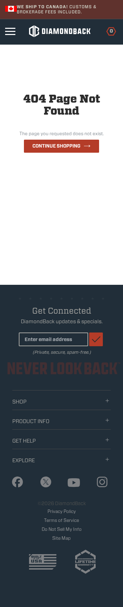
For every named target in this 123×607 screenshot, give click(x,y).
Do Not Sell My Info (62, 529)
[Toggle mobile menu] (10, 31)
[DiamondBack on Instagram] (100, 482)
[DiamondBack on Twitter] (43, 482)
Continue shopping (56, 146)
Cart (107, 30)
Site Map (61, 538)
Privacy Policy (61, 511)
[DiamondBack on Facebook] (15, 482)
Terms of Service (61, 520)
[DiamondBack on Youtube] (71, 483)
